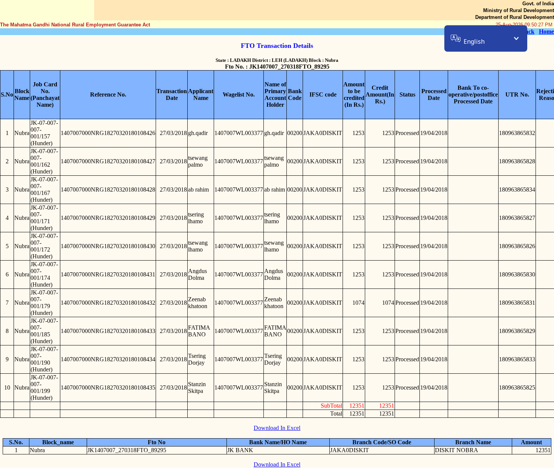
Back (527, 31)
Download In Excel (277, 428)
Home (546, 31)
